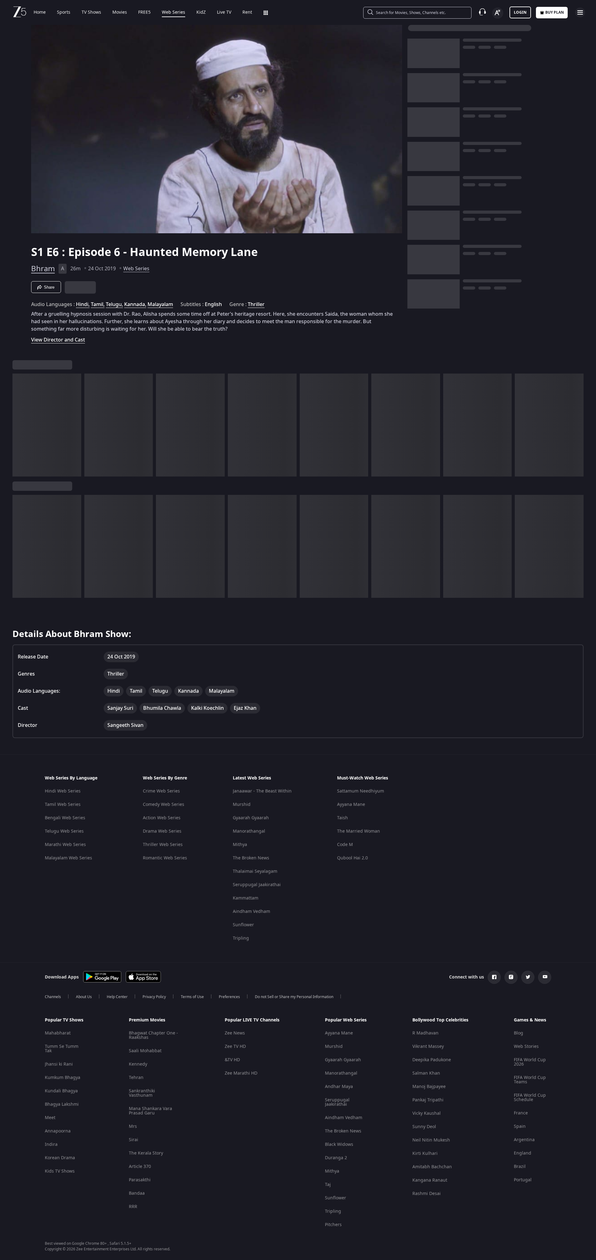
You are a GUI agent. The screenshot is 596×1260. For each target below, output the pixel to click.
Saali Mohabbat (145, 1051)
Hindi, (83, 304)
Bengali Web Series (65, 818)
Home (40, 12)
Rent (247, 12)
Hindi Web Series (63, 791)
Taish (342, 818)
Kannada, (135, 304)
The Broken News (251, 858)
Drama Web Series (162, 831)
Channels (53, 997)
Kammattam (245, 898)
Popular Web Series (346, 1020)
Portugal (523, 1180)
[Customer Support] (482, 12)
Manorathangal (249, 831)
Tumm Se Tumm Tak (61, 1048)
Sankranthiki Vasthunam (142, 1093)
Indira (51, 1144)
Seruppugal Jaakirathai (257, 884)
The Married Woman (358, 831)
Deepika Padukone (431, 1060)
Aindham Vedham (251, 911)
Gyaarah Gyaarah (251, 818)
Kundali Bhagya (61, 1091)
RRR (133, 1206)
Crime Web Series (161, 791)
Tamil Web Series (63, 804)
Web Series (173, 12)
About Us (84, 997)
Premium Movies (147, 1020)
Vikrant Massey (428, 1046)
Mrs (133, 1126)
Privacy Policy (154, 997)
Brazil (520, 1166)
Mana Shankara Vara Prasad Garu (150, 1110)
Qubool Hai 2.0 (352, 858)
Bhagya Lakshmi (62, 1104)
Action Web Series (162, 818)
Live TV (224, 12)
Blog (518, 1033)
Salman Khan (426, 1073)
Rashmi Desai (426, 1193)
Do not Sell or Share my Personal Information (294, 997)
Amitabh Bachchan (432, 1167)
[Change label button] (497, 13)
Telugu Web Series (64, 831)
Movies (119, 12)
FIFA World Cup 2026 (530, 1062)
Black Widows (339, 1144)
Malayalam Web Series (68, 858)
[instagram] (511, 977)
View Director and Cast (58, 339)
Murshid (242, 804)
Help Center (117, 997)
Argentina (524, 1140)
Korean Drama (60, 1158)
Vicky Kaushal (426, 1113)
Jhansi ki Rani (59, 1064)
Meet (50, 1117)
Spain (520, 1126)
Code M (345, 844)
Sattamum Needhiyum (360, 791)
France (521, 1113)
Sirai (133, 1140)
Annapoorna (58, 1131)
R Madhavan (425, 1033)
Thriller (256, 304)
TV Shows (91, 12)
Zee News (235, 1033)
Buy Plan (554, 12)
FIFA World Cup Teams (530, 1079)
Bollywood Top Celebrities (440, 1020)
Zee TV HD (235, 1046)
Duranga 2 (336, 1158)
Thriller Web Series (163, 844)
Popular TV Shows (64, 1020)
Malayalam (160, 304)
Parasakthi (140, 1180)
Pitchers (333, 1224)
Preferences (229, 997)
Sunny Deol (424, 1126)
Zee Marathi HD (241, 1073)
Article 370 (140, 1166)
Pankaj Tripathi (427, 1100)
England (522, 1153)
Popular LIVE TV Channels (252, 1020)
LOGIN (520, 12)
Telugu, (114, 304)
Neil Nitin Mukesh (431, 1140)
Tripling (241, 938)
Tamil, (98, 304)
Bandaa (137, 1193)
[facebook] (494, 977)
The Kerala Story (146, 1153)
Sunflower (243, 925)
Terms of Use (192, 997)
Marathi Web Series (65, 844)
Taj (328, 1184)
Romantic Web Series (165, 858)
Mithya (240, 844)
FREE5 (144, 12)
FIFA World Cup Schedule (530, 1097)
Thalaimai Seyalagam (255, 871)
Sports (63, 12)
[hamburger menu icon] (580, 12)
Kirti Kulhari (425, 1153)
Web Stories (526, 1046)
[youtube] (544, 977)
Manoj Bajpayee (429, 1086)
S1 (38, 252)
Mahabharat (58, 1033)
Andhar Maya (339, 1086)
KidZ (201, 12)
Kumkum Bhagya (62, 1077)
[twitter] (527, 977)
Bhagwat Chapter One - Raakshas (153, 1035)
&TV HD (232, 1060)
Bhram (43, 268)
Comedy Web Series (163, 804)
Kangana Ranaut (429, 1180)
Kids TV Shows (60, 1171)
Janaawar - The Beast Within (262, 791)
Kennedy (138, 1064)
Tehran (136, 1077)
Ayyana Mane (351, 804)
